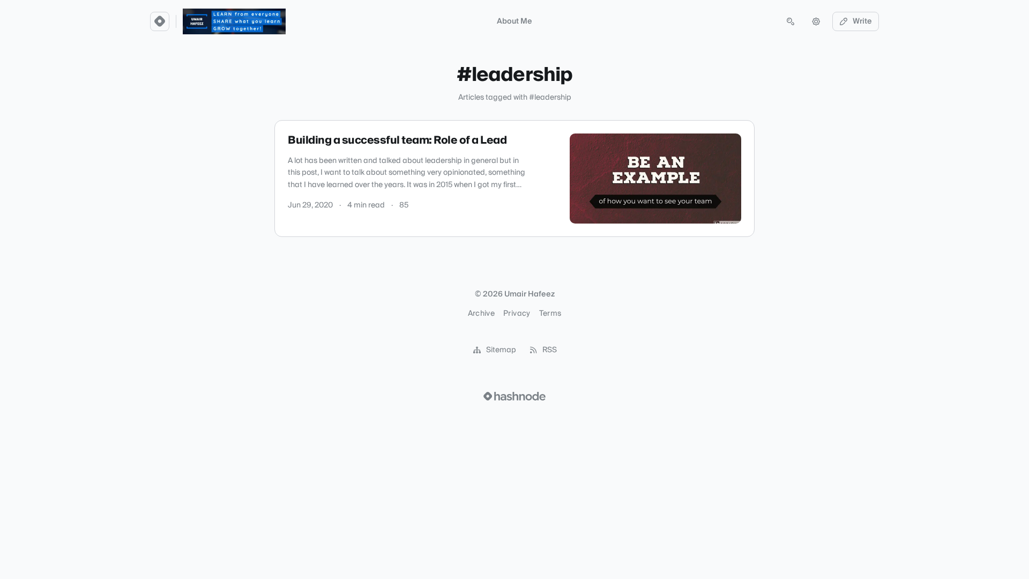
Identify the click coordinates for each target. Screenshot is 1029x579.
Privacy (516, 313)
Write (862, 21)
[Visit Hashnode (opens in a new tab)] (514, 396)
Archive (481, 313)
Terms (550, 313)
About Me (514, 21)
